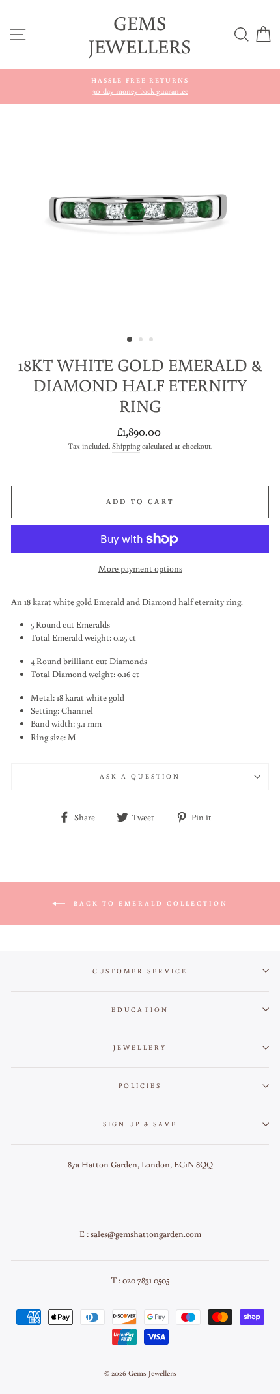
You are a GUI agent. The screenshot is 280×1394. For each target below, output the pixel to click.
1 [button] (130, 340)
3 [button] (152, 340)
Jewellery (140, 1047)
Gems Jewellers (140, 34)
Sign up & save (140, 1123)
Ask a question (140, 776)
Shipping (126, 446)
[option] (140, 86)
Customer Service (140, 970)
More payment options (140, 568)
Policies (140, 1085)
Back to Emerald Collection (149, 903)
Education (140, 1009)
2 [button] (142, 340)
